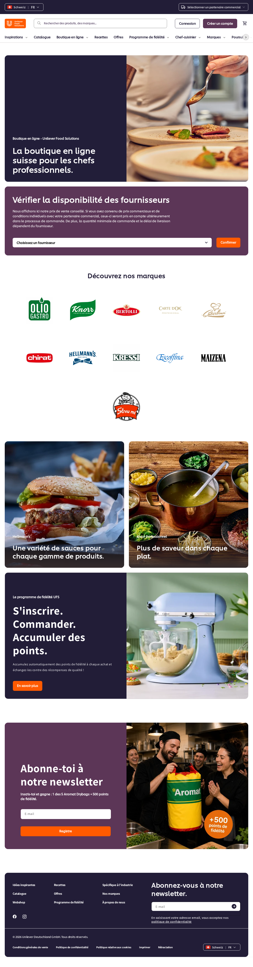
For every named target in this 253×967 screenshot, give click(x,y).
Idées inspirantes (24, 885)
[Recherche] (39, 23)
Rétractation (165, 947)
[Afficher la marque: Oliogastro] (39, 310)
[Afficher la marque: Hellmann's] (83, 358)
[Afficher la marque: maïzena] (213, 358)
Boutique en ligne (70, 37)
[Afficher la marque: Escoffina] (170, 358)
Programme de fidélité (147, 37)
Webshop (19, 902)
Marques (214, 37)
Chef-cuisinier (185, 37)
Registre (65, 831)
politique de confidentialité (171, 921)
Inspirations (14, 37)
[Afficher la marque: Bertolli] (126, 310)
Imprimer (144, 947)
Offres (118, 37)
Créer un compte (220, 23)
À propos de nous (113, 902)
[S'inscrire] (234, 906)
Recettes (101, 37)
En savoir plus (27, 685)
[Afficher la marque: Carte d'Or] (170, 310)
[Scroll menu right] (246, 37)
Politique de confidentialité (72, 947)
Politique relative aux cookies (113, 947)
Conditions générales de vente (30, 947)
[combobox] (100, 23)
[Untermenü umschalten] (26, 38)
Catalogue (42, 37)
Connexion (187, 23)
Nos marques (111, 894)
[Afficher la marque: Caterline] (213, 310)
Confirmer (228, 242)
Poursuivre (240, 37)
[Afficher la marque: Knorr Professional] (83, 310)
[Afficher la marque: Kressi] (126, 358)
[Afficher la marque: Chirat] (39, 358)
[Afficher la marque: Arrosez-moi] (126, 407)
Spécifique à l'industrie (117, 885)
